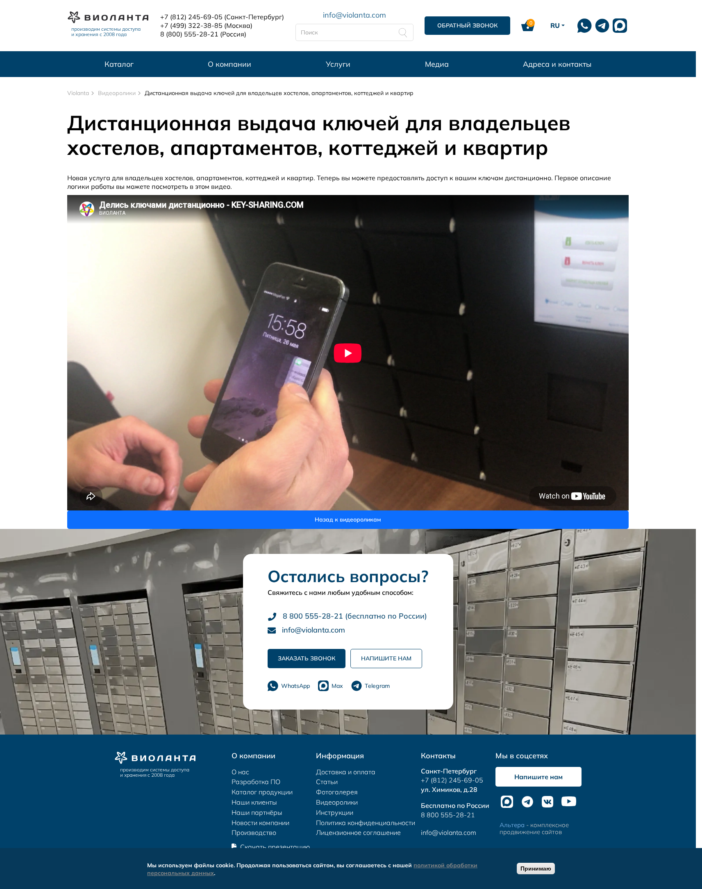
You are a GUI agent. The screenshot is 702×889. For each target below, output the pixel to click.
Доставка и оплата (345, 772)
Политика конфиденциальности (365, 823)
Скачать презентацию (275, 847)
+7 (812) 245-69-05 (191, 17)
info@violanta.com (354, 14)
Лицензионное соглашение (358, 832)
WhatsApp (295, 685)
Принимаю (535, 868)
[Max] (620, 25)
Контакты (438, 755)
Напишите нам (386, 658)
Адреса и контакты (557, 64)
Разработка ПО (256, 782)
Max (337, 685)
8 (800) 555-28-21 (189, 34)
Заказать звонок (306, 658)
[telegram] (602, 25)
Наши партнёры (257, 812)
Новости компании (260, 823)
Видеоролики (117, 93)
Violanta (78, 93)
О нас (240, 772)
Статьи (327, 782)
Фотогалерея (337, 792)
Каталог (119, 64)
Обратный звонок (467, 25)
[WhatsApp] (584, 25)
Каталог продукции (262, 792)
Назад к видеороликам (348, 519)
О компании (229, 64)
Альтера (512, 825)
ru (555, 25)
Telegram (377, 685)
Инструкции (334, 812)
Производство (254, 832)
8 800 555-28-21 (448, 815)
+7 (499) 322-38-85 (191, 25)
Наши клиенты (254, 802)
